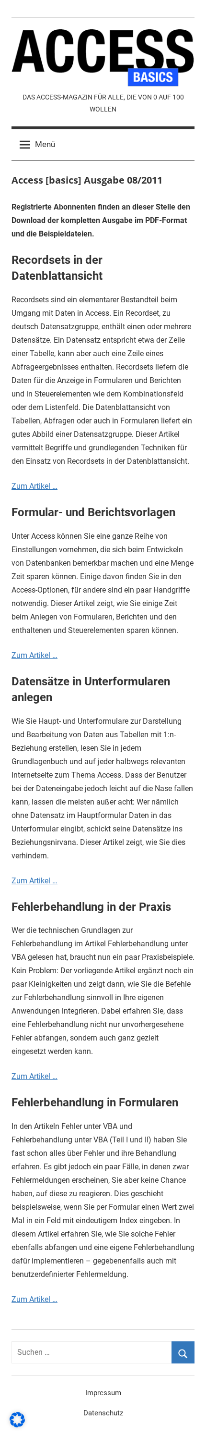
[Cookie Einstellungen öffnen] (17, 1424)
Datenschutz (103, 1413)
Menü (45, 144)
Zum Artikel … (34, 486)
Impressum (103, 1392)
